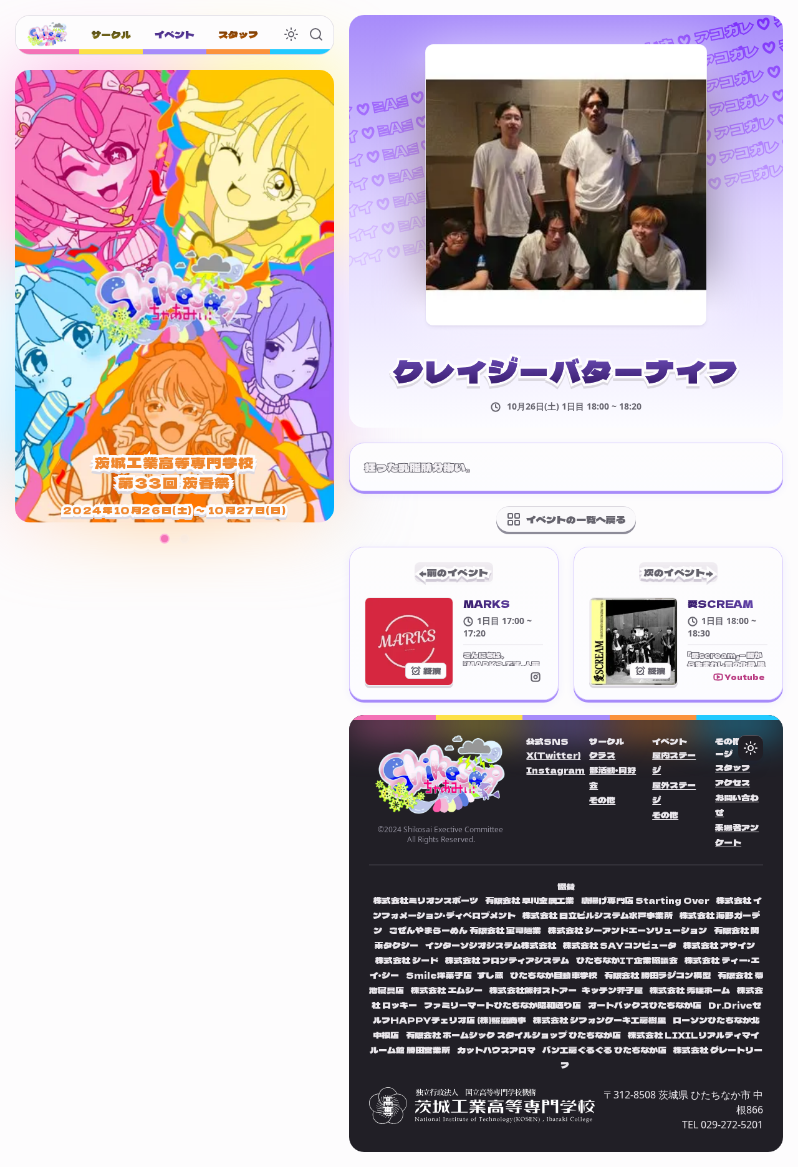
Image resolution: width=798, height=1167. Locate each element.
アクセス (732, 782)
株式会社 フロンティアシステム (508, 960)
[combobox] (291, 34)
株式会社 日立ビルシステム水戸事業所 (598, 915)
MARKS (486, 603)
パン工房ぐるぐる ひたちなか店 (604, 1050)
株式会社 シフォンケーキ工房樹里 (600, 1020)
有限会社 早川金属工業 (529, 900)
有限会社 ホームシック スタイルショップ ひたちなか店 (514, 1035)
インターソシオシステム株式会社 (490, 945)
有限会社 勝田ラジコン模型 (658, 975)
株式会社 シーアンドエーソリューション (627, 930)
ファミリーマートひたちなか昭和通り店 (502, 1005)
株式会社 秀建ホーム (690, 990)
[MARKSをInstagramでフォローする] (535, 676)
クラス (602, 755)
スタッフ (732, 767)
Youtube (744, 676)
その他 (602, 800)
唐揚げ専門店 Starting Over (646, 900)
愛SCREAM (720, 603)
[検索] (316, 34)
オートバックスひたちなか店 (645, 1005)
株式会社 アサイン (719, 945)
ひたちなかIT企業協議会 (628, 960)
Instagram (555, 770)
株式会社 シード (407, 960)
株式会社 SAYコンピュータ (620, 945)
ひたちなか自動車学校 (553, 975)
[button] (165, 539)
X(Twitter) (553, 755)
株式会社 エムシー (447, 990)
